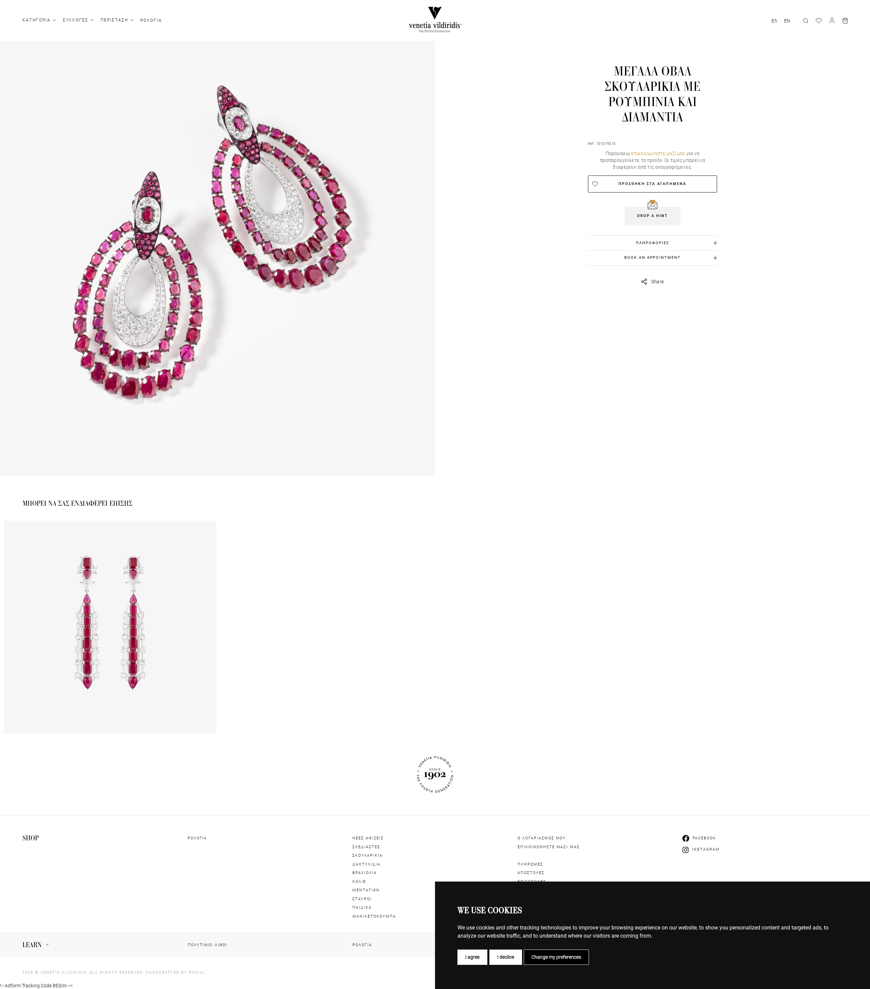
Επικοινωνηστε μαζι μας (549, 847)
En (787, 20)
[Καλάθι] (845, 21)
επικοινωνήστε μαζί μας (658, 153)
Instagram (706, 849)
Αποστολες (531, 873)
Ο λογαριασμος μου (542, 838)
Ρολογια (151, 20)
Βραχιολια (364, 873)
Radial (197, 972)
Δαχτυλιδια (366, 864)
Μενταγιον (366, 890)
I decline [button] (505, 957)
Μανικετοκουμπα (374, 916)
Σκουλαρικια (367, 855)
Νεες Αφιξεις (368, 838)
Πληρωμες (530, 864)
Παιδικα (362, 907)
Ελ (774, 20)
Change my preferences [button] (556, 957)
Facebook (704, 838)
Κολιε (359, 881)
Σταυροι (362, 899)
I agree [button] (472, 957)
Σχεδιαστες (366, 847)
